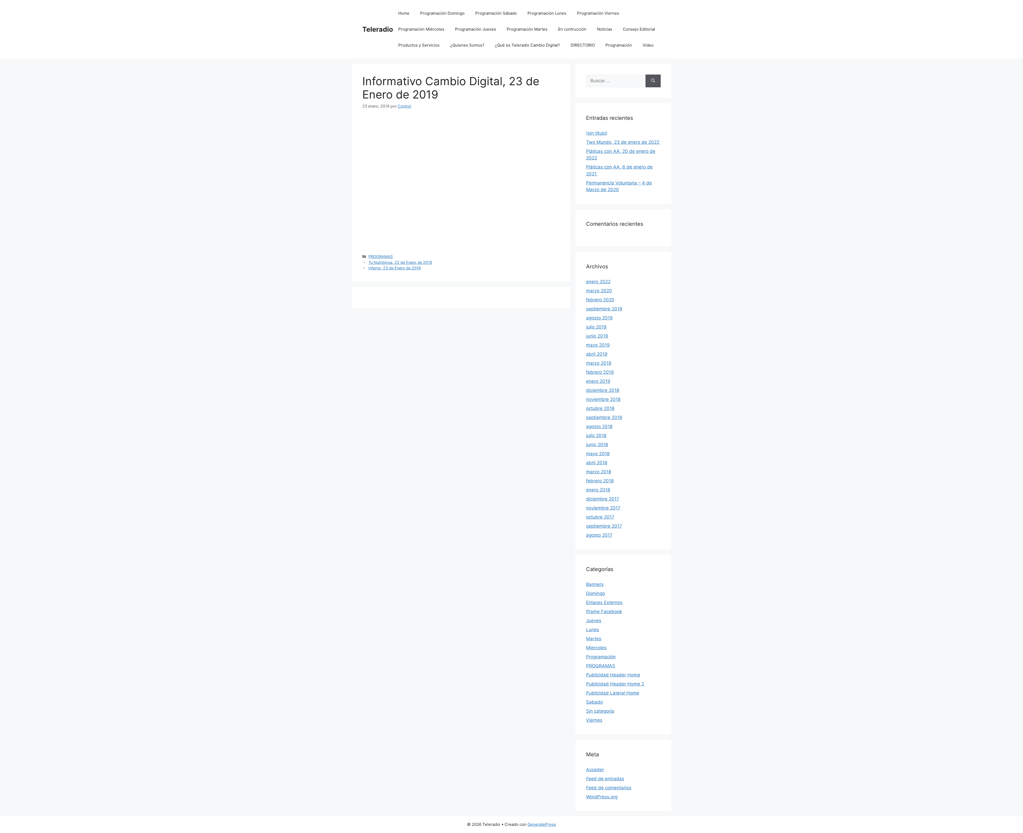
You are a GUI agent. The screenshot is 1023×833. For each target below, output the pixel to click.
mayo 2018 (598, 453)
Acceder (595, 769)
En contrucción (572, 29)
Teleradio (377, 29)
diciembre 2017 (602, 499)
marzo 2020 (599, 290)
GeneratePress (541, 824)
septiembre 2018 (604, 417)
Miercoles (596, 647)
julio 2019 (596, 327)
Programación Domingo (442, 13)
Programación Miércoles (421, 29)
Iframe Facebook (604, 611)
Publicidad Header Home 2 (615, 684)
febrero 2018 (600, 480)
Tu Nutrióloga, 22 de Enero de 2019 (400, 262)
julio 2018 (596, 435)
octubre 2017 (600, 517)
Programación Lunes (546, 13)
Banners (595, 584)
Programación (619, 45)
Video (648, 45)
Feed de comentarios (608, 787)
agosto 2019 (599, 318)
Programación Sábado (496, 13)
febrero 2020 (600, 299)
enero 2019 (598, 381)
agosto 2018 (599, 426)
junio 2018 (597, 444)
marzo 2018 (598, 471)
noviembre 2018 (603, 399)
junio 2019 (597, 336)
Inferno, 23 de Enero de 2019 (394, 268)
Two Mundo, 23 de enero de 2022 (622, 142)
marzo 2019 (598, 363)
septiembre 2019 (604, 308)
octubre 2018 (600, 408)
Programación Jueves (475, 29)
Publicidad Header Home (613, 675)
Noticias (604, 29)
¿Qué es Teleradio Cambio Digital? (527, 45)
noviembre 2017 (603, 508)
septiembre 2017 (604, 526)
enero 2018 (598, 490)
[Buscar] (653, 81)
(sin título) (596, 133)
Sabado (594, 702)
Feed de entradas (605, 778)
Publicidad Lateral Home (612, 693)
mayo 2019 (598, 345)
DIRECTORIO (583, 45)
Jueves (593, 620)
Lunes (592, 629)
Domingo (595, 593)
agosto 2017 (599, 535)
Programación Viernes (598, 13)
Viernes (594, 720)
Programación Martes (527, 29)
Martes (593, 638)
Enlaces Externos (604, 602)
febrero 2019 (600, 372)
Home (403, 13)
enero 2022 (598, 281)
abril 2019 (596, 354)
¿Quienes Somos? (467, 45)
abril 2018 (596, 462)
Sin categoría (600, 711)
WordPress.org (602, 796)
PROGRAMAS (380, 256)
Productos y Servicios (419, 45)
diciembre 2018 (602, 390)
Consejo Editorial (639, 29)
